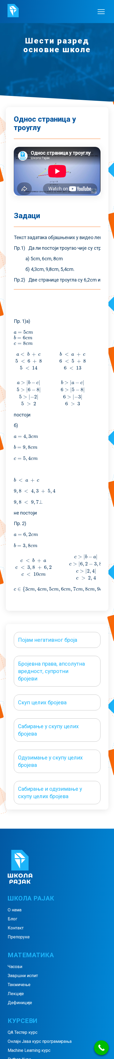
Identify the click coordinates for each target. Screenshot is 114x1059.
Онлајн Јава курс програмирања (40, 1041)
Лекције (16, 993)
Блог (12, 918)
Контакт (16, 927)
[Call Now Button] (101, 1047)
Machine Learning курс (29, 1050)
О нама (14, 909)
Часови (15, 966)
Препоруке (19, 936)
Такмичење (19, 984)
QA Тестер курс (22, 1032)
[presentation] (23, 332)
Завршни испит (23, 975)
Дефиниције (20, 1002)
